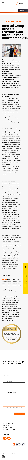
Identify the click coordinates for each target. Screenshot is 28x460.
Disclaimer (14, 453)
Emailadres (6, 375)
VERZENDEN (19, 414)
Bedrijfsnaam (6, 387)
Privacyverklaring (7, 453)
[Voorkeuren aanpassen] (3, 456)
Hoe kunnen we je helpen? (9, 392)
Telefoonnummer (7, 381)
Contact (21, 3)
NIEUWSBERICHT (13, 21)
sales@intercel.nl (7, 425)
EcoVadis (4, 279)
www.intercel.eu (7, 427)
